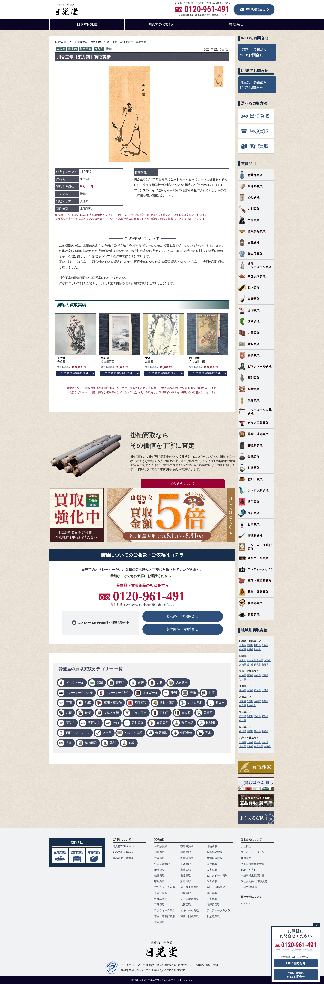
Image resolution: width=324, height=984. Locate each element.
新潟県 (242, 675)
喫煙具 (120, 682)
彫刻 (113, 742)
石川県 (265, 675)
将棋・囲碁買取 (258, 591)
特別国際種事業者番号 (254, 863)
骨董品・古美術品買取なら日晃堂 (156, 980)
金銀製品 (163, 722)
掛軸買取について (183, 483)
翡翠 (100, 682)
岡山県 (257, 716)
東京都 (242, 660)
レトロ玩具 (195, 702)
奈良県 (242, 705)
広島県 (265, 716)
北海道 (242, 645)
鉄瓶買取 (254, 456)
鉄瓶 (69, 712)
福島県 (257, 649)
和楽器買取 (255, 603)
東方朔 (98, 48)
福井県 (242, 679)
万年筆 (107, 732)
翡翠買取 (254, 321)
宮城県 (250, 649)
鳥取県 (242, 716)
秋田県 (257, 645)
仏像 (132, 742)
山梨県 (265, 664)
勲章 (88, 702)
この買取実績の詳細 (75, 373)
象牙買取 (254, 298)
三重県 (265, 690)
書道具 (186, 712)
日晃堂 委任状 (249, 887)
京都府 (257, 701)
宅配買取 (94, 852)
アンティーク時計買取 (260, 546)
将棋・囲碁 (167, 702)
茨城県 (242, 664)
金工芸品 (187, 722)
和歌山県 (251, 705)
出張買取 (60, 852)
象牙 (141, 682)
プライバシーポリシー (254, 852)
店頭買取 (77, 852)
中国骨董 (186, 732)
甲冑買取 (254, 220)
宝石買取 (254, 513)
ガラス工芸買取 (258, 422)
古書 (69, 742)
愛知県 (242, 690)
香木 (208, 732)
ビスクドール (75, 682)
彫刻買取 (254, 377)
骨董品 (208, 712)
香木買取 (254, 287)
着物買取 (254, 355)
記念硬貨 (182, 682)
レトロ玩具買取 (258, 490)
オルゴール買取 (258, 558)
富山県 (257, 675)
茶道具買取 (255, 186)
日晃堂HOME (87, 24)
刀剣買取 (138, 722)
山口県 (242, 720)
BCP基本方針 (248, 869)
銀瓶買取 (254, 467)
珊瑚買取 (254, 310)
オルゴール (150, 692)
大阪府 (60, 48)
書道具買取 (255, 445)
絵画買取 (91, 742)
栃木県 (250, 664)
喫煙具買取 (255, 535)
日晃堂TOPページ (123, 846)
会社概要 (246, 846)
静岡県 (250, 690)
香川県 (242, 731)
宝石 (69, 702)
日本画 (72, 48)
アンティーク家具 (164, 887)
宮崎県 (250, 746)
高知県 (257, 731)
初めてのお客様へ (161, 24)
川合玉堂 (86, 48)
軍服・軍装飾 (113, 702)
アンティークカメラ (79, 692)
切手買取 (141, 702)
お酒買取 (254, 524)
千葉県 (259, 660)
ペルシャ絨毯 (133, 732)
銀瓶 (88, 712)
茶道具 (70, 722)
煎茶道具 (94, 722)
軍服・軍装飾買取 (260, 580)
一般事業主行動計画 (252, 875)
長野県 (250, 675)
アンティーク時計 (118, 692)
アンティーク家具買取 (260, 411)
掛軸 (109, 48)
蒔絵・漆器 (111, 712)
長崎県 (257, 742)
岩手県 (265, 645)
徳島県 (250, 731)
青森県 (250, 645)
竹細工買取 (255, 479)
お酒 (212, 692)
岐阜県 (257, 690)
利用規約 (246, 857)
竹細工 (164, 712)
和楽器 (220, 702)
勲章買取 (254, 389)
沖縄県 (267, 746)
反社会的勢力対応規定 (254, 881)
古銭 (160, 682)
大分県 (242, 746)
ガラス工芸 (139, 712)
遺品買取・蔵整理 (123, 857)
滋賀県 (265, 701)
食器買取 (161, 732)
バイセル (246, 903)
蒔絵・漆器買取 (258, 434)
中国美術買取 (257, 276)
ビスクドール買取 (260, 366)
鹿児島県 (258, 746)
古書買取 (254, 332)
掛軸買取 (254, 197)
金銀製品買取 (257, 231)
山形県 (242, 649)
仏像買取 (254, 400)
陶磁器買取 (255, 253)
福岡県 (242, 742)
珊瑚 (174, 692)
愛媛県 (265, 731)
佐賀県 (250, 742)
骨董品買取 (255, 175)
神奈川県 (251, 660)
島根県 (250, 716)
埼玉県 (267, 660)
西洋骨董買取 (214, 857)
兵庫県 (250, 701)
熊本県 (265, 742)
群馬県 (257, 664)
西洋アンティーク (78, 732)
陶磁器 (210, 722)
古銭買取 (254, 242)
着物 (193, 692)
